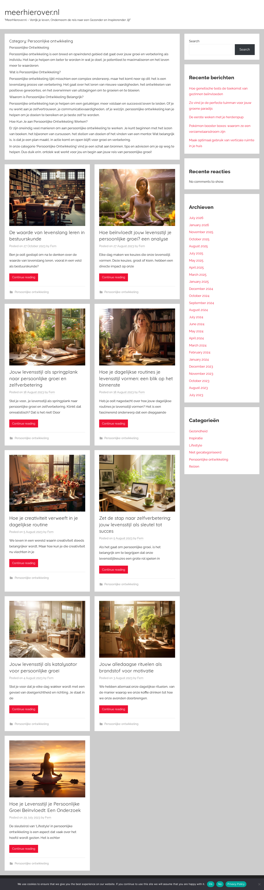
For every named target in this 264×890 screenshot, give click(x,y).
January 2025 (199, 281)
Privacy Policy (235, 884)
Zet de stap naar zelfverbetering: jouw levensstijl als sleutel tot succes (135, 524)
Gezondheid (198, 431)
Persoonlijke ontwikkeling (32, 292)
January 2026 (199, 225)
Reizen (194, 466)
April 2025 (196, 267)
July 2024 (196, 317)
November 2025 (201, 232)
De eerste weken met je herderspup (216, 117)
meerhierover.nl (32, 12)
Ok (210, 884)
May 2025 (196, 260)
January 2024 (199, 359)
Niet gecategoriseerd (205, 452)
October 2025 (199, 239)
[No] (259, 884)
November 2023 (201, 374)
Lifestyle (195, 445)
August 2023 (198, 388)
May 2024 (196, 331)
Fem (53, 246)
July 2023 (196, 395)
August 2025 (198, 246)
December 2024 (201, 289)
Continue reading (23, 277)
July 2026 (196, 218)
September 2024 (201, 303)
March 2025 (197, 275)
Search (194, 41)
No (220, 884)
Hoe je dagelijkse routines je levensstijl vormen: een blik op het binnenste (136, 378)
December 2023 (201, 366)
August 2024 (198, 310)
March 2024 (197, 345)
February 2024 (199, 352)
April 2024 (196, 338)
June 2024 (196, 324)
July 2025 (196, 253)
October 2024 (199, 296)
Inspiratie (196, 438)
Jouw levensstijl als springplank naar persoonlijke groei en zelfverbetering (43, 378)
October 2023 (199, 381)
